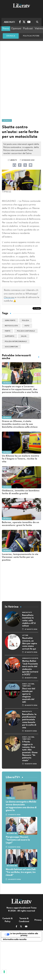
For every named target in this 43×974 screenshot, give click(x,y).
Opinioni (16, 28)
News (5, 28)
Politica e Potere (31, 36)
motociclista (11, 326)
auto (26, 326)
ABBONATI (9, 22)
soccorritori (11, 347)
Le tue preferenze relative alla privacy (24, 934)
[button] (16, 927)
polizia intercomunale (16, 341)
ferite (7, 331)
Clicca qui (9, 297)
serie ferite (10, 320)
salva (23, 336)
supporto (9, 336)
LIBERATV (13, 160)
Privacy (38, 920)
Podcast (28, 28)
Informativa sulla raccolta (14, 939)
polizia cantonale (26, 331)
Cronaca (10, 36)
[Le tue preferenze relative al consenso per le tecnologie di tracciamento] (4, 971)
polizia (25, 320)
